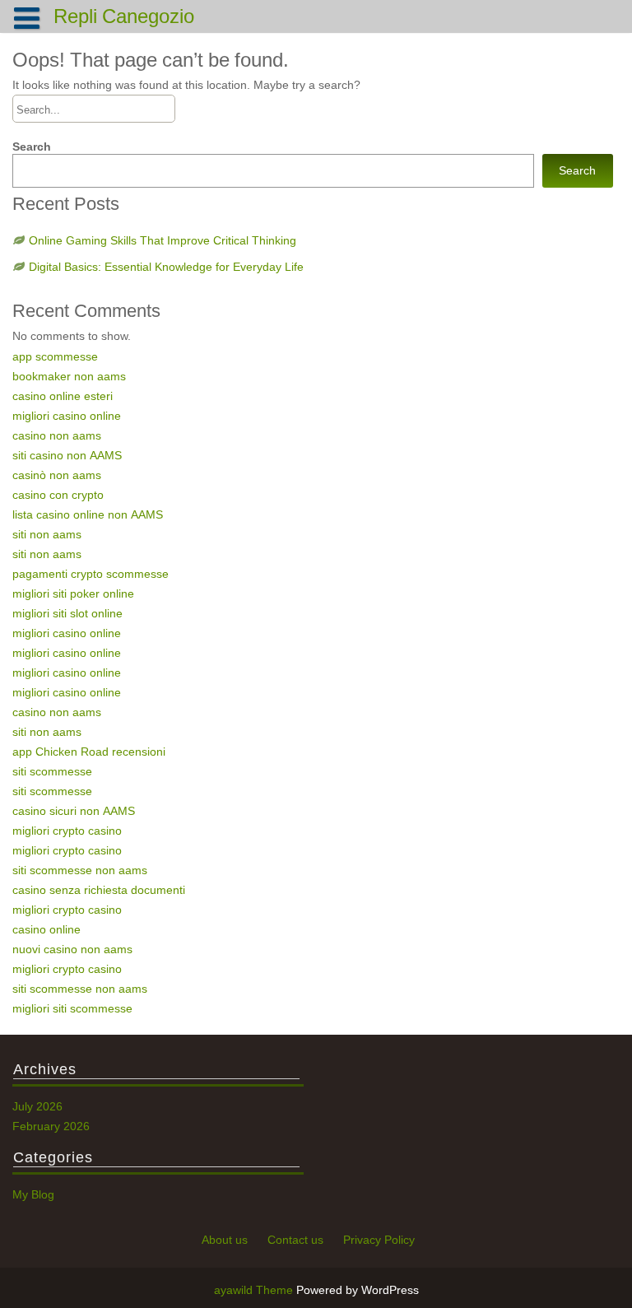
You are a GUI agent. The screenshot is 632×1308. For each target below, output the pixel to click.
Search (31, 146)
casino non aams (56, 435)
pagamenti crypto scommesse (90, 573)
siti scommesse (52, 771)
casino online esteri (62, 396)
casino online (46, 929)
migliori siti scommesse (72, 1008)
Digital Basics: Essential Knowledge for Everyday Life (166, 266)
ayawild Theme (255, 1289)
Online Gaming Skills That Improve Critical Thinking (162, 240)
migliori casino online (66, 415)
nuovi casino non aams (72, 949)
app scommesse (55, 356)
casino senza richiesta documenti (98, 889)
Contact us (295, 1239)
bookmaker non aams (69, 376)
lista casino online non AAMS (87, 514)
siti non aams (46, 534)
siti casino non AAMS (67, 455)
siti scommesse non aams (79, 870)
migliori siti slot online (67, 613)
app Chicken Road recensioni (88, 751)
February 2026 (51, 1126)
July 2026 (37, 1106)
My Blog (33, 1194)
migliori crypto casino (67, 830)
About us (225, 1239)
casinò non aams (56, 475)
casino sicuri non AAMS (73, 810)
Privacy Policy (379, 1239)
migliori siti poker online (73, 593)
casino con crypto (58, 494)
